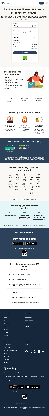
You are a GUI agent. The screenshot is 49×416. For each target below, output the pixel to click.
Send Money (28, 317)
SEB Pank (10, 101)
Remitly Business (29, 320)
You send (15, 23)
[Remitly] (5, 3)
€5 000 (28, 31)
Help (26, 344)
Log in (35, 3)
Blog (5, 320)
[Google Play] (18, 243)
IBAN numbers (7, 356)
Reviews (6, 335)
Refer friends (7, 359)
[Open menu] (47, 3)
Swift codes (7, 347)
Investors (6, 332)
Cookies (14, 380)
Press (5, 326)
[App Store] (31, 243)
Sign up (41, 3)
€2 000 (21, 31)
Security (43, 376)
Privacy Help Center (34, 376)
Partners (6, 353)
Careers (6, 329)
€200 (15, 31)
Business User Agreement (20, 372)
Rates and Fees (7, 344)
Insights (6, 362)
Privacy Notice (31, 372)
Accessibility (7, 380)
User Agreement (8, 372)
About (5, 317)
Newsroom (6, 323)
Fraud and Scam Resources (10, 350)
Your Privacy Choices (22, 376)
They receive (16, 34)
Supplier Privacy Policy (9, 376)
